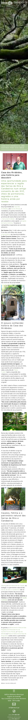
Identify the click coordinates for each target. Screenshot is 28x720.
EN (14, 2)
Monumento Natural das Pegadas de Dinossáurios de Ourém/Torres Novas (13, 630)
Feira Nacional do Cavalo (16, 585)
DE (17, 2)
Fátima (3, 585)
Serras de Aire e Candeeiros (10, 590)
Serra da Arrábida (8, 219)
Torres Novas (15, 209)
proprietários (5, 234)
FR (23, 2)
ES (20, 2)
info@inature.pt (14, 708)
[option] (14, 72)
